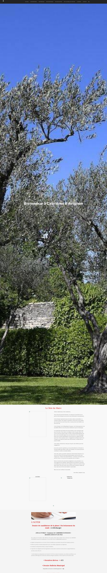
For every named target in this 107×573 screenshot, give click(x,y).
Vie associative (58, 1)
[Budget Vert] (69, 489)
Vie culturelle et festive (69, 1)
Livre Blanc (37, 476)
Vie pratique (41, 1)
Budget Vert (69, 476)
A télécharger (56, 528)
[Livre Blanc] (37, 489)
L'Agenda (79, 1)
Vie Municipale (33, 1)
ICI (62, 560)
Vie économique (49, 1)
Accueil (27, 1)
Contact (85, 1)
